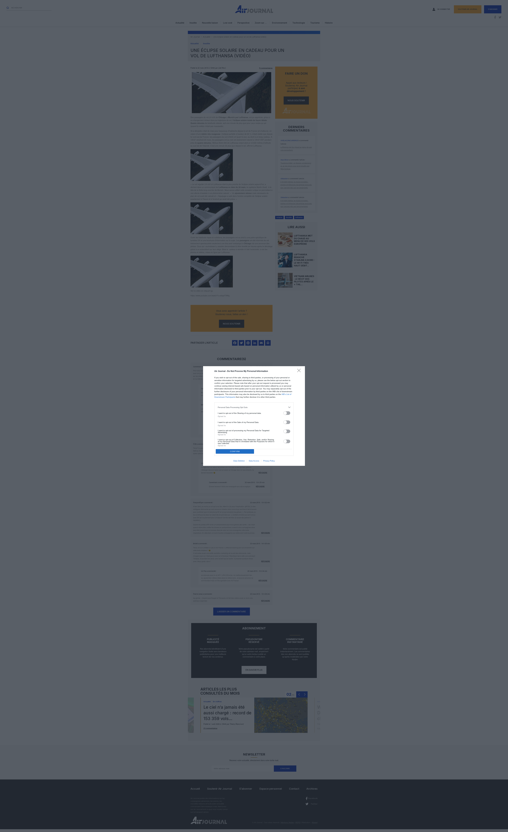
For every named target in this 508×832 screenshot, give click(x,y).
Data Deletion (239, 461)
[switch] (286, 413)
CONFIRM (235, 451)
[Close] (299, 371)
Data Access (254, 461)
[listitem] (254, 407)
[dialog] (254, 416)
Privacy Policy (269, 461)
